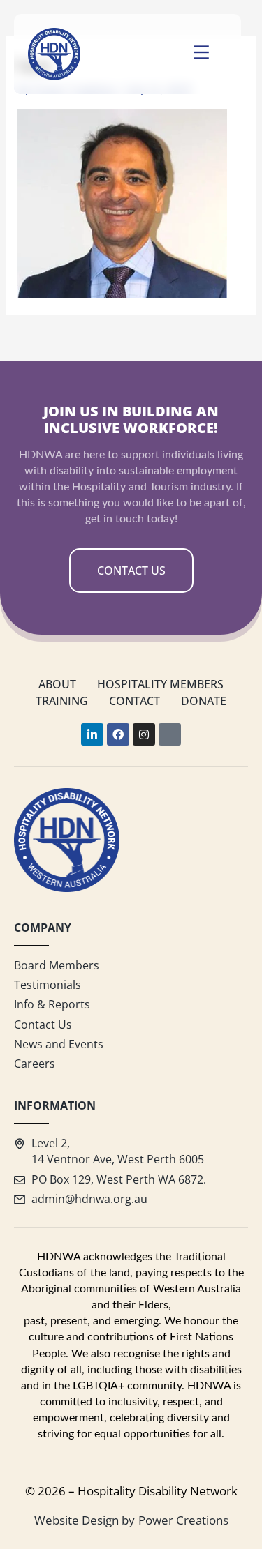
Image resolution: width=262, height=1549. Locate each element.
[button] (201, 54)
